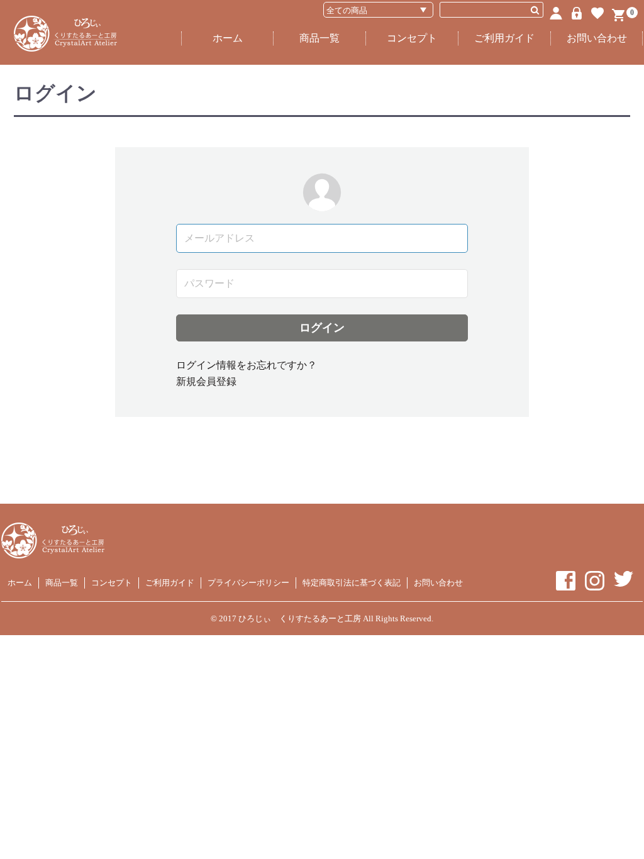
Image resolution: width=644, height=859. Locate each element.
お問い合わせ (597, 38)
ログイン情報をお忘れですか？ (246, 365)
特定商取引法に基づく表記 (352, 582)
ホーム (228, 38)
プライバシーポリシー (248, 582)
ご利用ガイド (504, 38)
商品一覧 (319, 38)
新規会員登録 (206, 381)
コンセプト (412, 38)
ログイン (322, 327)
